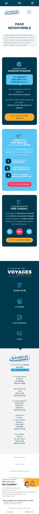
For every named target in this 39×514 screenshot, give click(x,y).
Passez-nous (19, 184)
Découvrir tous (19, 117)
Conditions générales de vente (19, 471)
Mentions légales (19, 457)
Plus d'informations (20, 370)
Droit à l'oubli (19, 464)
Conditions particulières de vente (19, 478)
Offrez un (19, 240)
